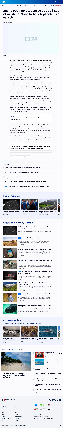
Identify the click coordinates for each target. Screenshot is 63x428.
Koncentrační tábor (19, 156)
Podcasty (4, 412)
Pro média (17, 404)
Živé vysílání (4, 406)
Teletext (4, 410)
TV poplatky (4, 408)
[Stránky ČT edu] (50, 408)
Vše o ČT (3, 420)
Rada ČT (16, 412)
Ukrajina (12, 5)
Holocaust (27, 156)
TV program (4, 404)
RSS (60, 425)
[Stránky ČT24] (36, 405)
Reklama (17, 406)
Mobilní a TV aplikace (6, 418)
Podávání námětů (18, 416)
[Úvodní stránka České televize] (9, 400)
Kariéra (16, 414)
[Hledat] (55, 2)
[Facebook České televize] (53, 400)
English (11, 425)
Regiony (30, 5)
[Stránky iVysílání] (51, 405)
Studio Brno (17, 408)
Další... (46, 5)
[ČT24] (3, 2)
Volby (17, 5)
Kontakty (17, 420)
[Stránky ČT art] (42, 408)
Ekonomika (36, 5)
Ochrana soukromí (17, 425)
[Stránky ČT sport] (43, 405)
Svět (26, 5)
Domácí (22, 5)
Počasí (42, 5)
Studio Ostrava (18, 410)
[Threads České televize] (60, 400)
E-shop (3, 416)
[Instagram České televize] (50, 400)
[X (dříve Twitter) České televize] (58, 400)
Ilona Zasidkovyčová (7, 21)
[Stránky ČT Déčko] (36, 408)
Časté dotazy (17, 418)
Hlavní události (5, 5)
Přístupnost (24, 425)
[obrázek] (31, 38)
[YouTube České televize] (55, 400)
